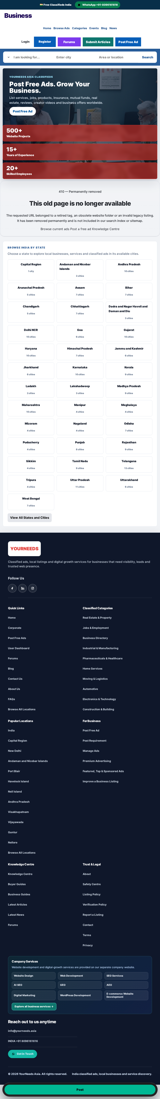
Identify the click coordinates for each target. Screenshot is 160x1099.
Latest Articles (17, 904)
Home (47, 28)
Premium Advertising (97, 761)
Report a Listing (93, 914)
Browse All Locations (22, 709)
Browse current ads (55, 229)
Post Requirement (94, 740)
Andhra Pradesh (19, 801)
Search (147, 57)
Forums (69, 42)
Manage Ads (91, 750)
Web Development (71, 975)
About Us (14, 688)
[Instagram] (32, 588)
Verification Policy (95, 904)
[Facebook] (12, 588)
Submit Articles (98, 42)
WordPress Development (75, 995)
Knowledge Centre (105, 229)
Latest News (16, 914)
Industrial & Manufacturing (100, 648)
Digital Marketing (24, 995)
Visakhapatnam (18, 811)
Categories (79, 28)
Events (94, 28)
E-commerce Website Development (120, 995)
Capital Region (17, 740)
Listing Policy (91, 894)
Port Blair (14, 771)
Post (80, 1090)
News (113, 28)
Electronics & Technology (99, 698)
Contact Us (15, 678)
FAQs (11, 698)
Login (25, 41)
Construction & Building (98, 709)
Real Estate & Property (97, 617)
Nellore (12, 842)
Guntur (12, 832)
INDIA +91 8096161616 (23, 1040)
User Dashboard (18, 648)
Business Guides (19, 894)
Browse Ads (61, 28)
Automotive (90, 688)
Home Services (92, 668)
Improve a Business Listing (100, 781)
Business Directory (95, 637)
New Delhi (14, 750)
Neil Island (15, 791)
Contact (88, 924)
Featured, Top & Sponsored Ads (103, 771)
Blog (104, 28)
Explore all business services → (34, 1006)
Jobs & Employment (96, 627)
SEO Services (115, 975)
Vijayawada (15, 822)
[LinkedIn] (22, 588)
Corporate (14, 627)
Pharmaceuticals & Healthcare (103, 658)
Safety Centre (92, 884)
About (87, 873)
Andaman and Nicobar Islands (28, 761)
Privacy (88, 945)
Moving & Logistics (95, 678)
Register (45, 41)
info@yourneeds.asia (22, 1030)
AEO (109, 984)
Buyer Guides (17, 884)
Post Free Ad (128, 42)
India (11, 730)
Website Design (23, 975)
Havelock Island (18, 781)
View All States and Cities (29, 518)
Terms (87, 934)
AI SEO (18, 984)
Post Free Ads (17, 637)
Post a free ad (80, 229)
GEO (63, 984)
